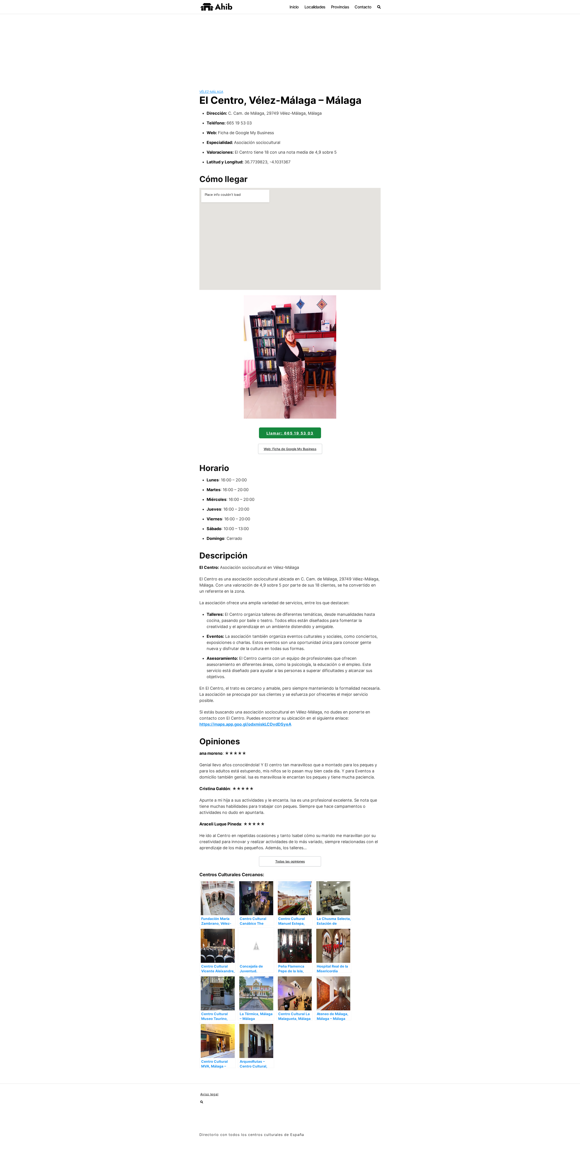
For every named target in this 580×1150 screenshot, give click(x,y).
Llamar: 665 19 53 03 (290, 433)
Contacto (363, 7)
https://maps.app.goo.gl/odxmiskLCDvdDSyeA (245, 724)
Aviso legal (209, 1094)
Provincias (340, 7)
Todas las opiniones (290, 861)
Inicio (294, 7)
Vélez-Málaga (211, 92)
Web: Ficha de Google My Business (290, 449)
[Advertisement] (290, 48)
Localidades (314, 7)
